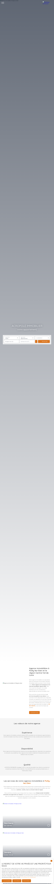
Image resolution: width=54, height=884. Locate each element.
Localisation (39, 338)
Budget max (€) (9, 341)
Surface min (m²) (25, 341)
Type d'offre (7, 337)
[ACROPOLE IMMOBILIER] (47, 3)
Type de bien (23, 337)
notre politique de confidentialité (28, 877)
